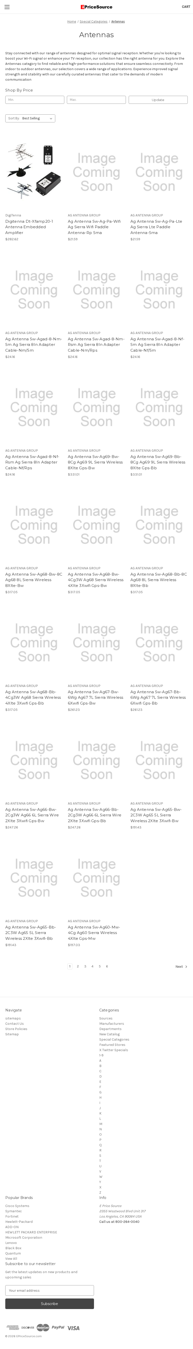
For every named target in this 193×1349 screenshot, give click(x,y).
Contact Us (14, 1023)
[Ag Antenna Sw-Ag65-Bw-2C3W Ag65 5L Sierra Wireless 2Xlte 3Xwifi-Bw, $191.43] (159, 760)
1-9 (101, 1055)
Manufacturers (111, 1023)
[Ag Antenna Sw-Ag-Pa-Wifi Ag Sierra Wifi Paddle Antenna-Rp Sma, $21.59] (96, 172)
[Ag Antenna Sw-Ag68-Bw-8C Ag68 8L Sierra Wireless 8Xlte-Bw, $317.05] (34, 525)
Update (158, 100)
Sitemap (12, 1034)
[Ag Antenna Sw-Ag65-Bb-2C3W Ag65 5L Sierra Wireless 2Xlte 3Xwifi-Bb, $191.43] (34, 878)
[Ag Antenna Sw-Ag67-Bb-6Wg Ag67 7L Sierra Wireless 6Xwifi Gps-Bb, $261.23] (159, 643)
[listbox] (38, 118)
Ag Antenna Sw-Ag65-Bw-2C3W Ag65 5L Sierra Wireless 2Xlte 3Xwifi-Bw (156, 815)
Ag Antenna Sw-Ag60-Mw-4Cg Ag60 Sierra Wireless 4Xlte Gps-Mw (94, 933)
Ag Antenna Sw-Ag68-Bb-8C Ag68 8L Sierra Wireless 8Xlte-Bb (158, 580)
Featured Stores (112, 1045)
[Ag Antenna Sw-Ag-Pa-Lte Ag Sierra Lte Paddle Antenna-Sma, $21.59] (159, 172)
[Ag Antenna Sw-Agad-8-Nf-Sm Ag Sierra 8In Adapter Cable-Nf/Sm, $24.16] (159, 290)
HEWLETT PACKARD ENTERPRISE (31, 1232)
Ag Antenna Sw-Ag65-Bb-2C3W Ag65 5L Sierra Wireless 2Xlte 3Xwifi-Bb (30, 933)
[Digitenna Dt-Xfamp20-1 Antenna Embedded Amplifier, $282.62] (34, 172)
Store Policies (16, 1029)
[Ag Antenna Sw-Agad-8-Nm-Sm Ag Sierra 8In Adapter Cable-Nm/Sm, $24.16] (34, 290)
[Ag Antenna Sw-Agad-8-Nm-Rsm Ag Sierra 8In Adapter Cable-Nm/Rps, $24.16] (96, 290)
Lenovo (11, 1243)
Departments (110, 1029)
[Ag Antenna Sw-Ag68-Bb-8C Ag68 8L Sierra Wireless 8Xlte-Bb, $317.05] (159, 525)
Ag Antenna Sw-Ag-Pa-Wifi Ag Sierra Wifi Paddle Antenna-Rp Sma (94, 227)
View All (11, 1259)
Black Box (13, 1248)
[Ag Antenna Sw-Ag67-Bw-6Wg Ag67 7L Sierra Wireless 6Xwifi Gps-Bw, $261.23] (96, 643)
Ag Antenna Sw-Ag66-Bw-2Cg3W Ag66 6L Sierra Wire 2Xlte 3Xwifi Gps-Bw (32, 815)
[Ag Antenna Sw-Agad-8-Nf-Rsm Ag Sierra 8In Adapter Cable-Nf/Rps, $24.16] (34, 407)
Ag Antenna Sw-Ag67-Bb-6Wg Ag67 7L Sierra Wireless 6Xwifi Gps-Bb (158, 697)
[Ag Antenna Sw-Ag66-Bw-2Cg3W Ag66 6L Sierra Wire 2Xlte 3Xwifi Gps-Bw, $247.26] (34, 760)
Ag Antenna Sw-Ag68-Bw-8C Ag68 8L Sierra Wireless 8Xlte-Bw (33, 580)
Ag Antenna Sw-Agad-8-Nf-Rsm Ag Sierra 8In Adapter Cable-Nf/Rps (32, 462)
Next (179, 967)
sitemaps (13, 1018)
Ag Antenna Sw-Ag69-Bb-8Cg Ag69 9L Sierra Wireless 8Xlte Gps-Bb (157, 462)
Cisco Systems (17, 1206)
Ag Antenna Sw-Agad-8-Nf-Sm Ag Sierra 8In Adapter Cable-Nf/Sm (157, 345)
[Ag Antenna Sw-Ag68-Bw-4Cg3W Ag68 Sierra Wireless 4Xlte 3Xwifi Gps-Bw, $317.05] (96, 525)
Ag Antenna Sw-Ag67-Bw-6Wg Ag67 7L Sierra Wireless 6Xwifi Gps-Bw (95, 697)
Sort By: (14, 118)
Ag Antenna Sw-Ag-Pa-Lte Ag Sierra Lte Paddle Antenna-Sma (156, 227)
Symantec (13, 1211)
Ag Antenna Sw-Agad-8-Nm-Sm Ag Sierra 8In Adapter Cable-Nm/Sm (33, 345)
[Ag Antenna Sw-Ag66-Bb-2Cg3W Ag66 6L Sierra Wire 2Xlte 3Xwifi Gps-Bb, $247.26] (96, 760)
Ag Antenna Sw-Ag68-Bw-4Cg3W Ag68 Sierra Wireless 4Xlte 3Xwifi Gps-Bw (96, 580)
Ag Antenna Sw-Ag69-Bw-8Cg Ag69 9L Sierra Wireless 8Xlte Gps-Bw (95, 462)
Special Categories (114, 1039)
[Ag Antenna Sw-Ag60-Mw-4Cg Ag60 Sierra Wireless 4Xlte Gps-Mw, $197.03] (96, 878)
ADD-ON (12, 1227)
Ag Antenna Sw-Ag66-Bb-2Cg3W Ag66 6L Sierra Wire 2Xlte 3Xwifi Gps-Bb (94, 815)
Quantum (13, 1253)
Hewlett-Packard (19, 1222)
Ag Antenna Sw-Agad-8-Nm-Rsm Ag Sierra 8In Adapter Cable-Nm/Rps (96, 345)
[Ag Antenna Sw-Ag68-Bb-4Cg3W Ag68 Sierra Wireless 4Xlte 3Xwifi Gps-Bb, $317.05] (34, 643)
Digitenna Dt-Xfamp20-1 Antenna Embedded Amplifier (29, 227)
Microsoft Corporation (23, 1237)
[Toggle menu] (7, 7)
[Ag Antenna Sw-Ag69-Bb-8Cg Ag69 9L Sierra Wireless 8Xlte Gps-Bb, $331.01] (159, 407)
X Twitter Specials (113, 1050)
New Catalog (109, 1034)
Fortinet (12, 1216)
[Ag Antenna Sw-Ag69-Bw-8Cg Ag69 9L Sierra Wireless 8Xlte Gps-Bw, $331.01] (96, 407)
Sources (106, 1018)
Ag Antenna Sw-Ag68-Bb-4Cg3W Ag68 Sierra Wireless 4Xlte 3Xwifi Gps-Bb (33, 697)
